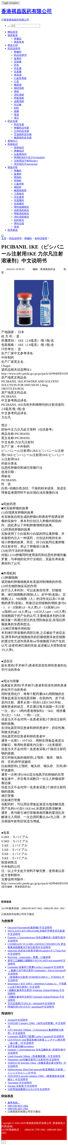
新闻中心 (13, 141)
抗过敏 (18, 104)
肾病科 (18, 177)
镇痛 (16, 111)
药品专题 (13, 121)
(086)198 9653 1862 (18, 1105)
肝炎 (16, 65)
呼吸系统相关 (21, 213)
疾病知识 (13, 144)
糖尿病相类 (20, 190)
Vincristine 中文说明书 (20, 1082)
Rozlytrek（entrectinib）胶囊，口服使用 (29, 957)
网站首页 (13, 32)
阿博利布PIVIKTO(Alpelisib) (29, 157)
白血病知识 (20, 154)
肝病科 (18, 180)
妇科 (16, 108)
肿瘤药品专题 (21, 127)
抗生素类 (19, 197)
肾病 (16, 91)
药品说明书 (14, 48)
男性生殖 (19, 223)
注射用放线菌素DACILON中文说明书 (29, 1089)
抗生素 (18, 68)
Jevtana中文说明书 (18, 1020)
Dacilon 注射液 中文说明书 (22, 1086)
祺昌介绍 (13, 45)
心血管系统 (20, 78)
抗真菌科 (19, 200)
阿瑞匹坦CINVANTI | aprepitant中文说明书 (31, 1006)
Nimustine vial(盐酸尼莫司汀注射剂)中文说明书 (33, 1059)
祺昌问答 (13, 167)
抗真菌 (18, 71)
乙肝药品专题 (21, 131)
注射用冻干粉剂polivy (26, 160)
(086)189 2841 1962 (18, 1108)
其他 (16, 226)
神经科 (18, 187)
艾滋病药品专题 (23, 134)
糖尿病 (18, 84)
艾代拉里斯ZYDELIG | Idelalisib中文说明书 (31, 1003)
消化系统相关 (21, 217)
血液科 (18, 58)
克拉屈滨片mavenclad (25, 164)
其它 (16, 117)
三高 (16, 81)
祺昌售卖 (13, 35)
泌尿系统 (19, 101)
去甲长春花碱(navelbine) (21, 1046)
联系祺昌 (13, 230)
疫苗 (16, 114)
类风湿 (18, 75)
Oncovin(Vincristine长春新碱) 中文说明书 (30, 927)
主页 (3, 238)
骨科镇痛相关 (21, 207)
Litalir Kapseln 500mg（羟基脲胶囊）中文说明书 (34, 1056)
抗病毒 (18, 61)
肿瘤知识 (19, 150)
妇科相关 (19, 220)
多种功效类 (41, 238)
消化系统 (19, 94)
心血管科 (19, 184)
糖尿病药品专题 (23, 137)
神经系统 (19, 88)
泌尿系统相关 (21, 210)
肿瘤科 (18, 51)
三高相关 (19, 193)
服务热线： (14, 1102)
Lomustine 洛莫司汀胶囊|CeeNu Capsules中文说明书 (36, 967)
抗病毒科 (19, 203)
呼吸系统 (19, 98)
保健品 (18, 38)
